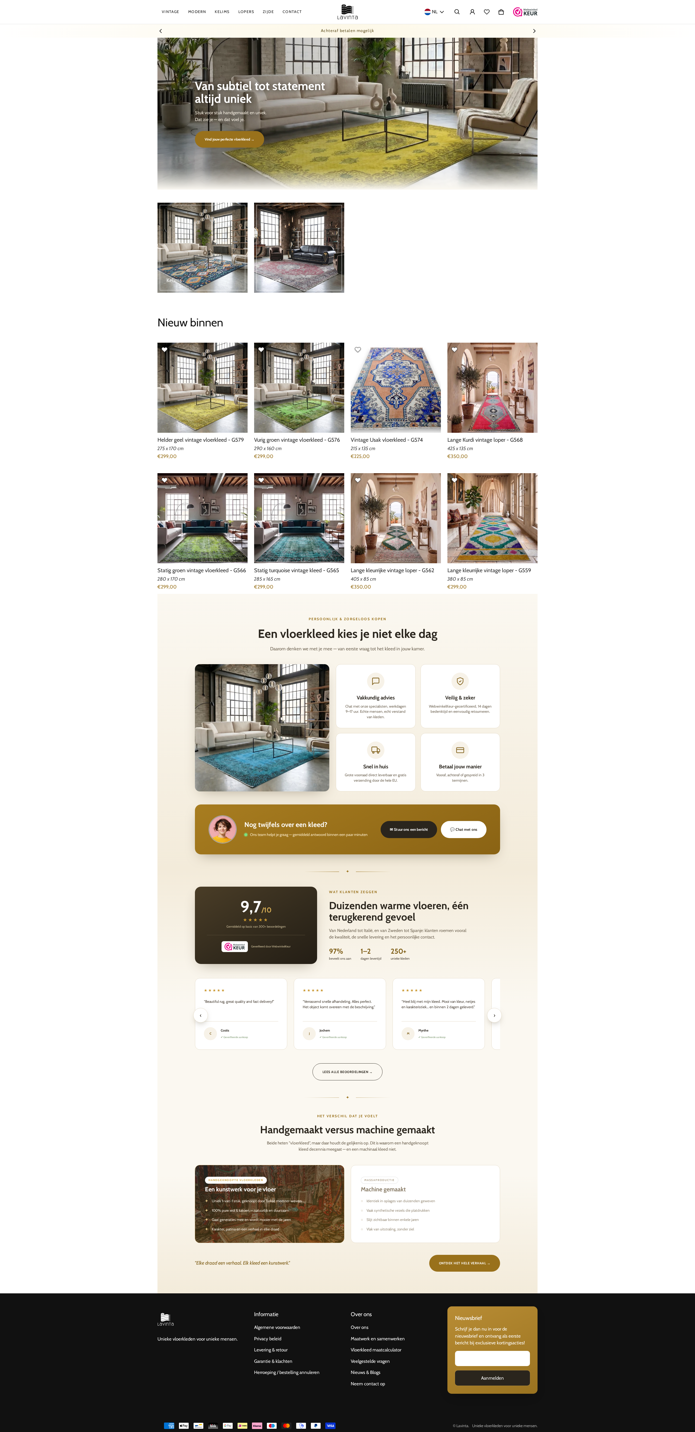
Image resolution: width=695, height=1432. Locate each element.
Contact (292, 11)
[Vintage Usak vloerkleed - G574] (396, 388)
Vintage (170, 11)
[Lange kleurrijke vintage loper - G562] (396, 518)
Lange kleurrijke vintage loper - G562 (392, 570)
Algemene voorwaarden (277, 1327)
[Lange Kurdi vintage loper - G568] (492, 388)
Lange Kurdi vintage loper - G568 (485, 440)
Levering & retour (271, 1350)
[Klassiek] (299, 248)
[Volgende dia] (534, 31)
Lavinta (462, 1425)
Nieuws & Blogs (365, 1372)
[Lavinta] (347, 12)
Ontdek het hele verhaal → (464, 1263)
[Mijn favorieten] (486, 12)
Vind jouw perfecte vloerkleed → (229, 139)
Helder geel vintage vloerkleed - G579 (200, 440)
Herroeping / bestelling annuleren (287, 1372)
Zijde (268, 11)
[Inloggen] (472, 12)
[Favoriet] (164, 349)
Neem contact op (368, 1383)
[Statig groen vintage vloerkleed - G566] (202, 518)
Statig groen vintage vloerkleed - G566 (201, 570)
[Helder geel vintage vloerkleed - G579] (202, 388)
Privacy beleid (267, 1338)
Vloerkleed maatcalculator (376, 1350)
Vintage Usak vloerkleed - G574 (387, 440)
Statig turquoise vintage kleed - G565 (296, 570)
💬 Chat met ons (463, 829)
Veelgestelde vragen (370, 1361)
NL (435, 11)
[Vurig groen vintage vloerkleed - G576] (299, 388)
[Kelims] (202, 248)
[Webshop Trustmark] (525, 12)
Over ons (359, 1327)
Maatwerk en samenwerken (378, 1338)
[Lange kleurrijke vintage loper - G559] (492, 518)
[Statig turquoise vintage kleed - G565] (299, 518)
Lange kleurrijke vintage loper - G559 (489, 570)
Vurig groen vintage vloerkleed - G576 (297, 440)
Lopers (246, 11)
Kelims (222, 11)
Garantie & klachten (273, 1361)
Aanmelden (492, 1378)
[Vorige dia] (160, 31)
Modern (197, 11)
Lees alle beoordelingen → (347, 1072)
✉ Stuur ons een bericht (409, 829)
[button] (457, 12)
